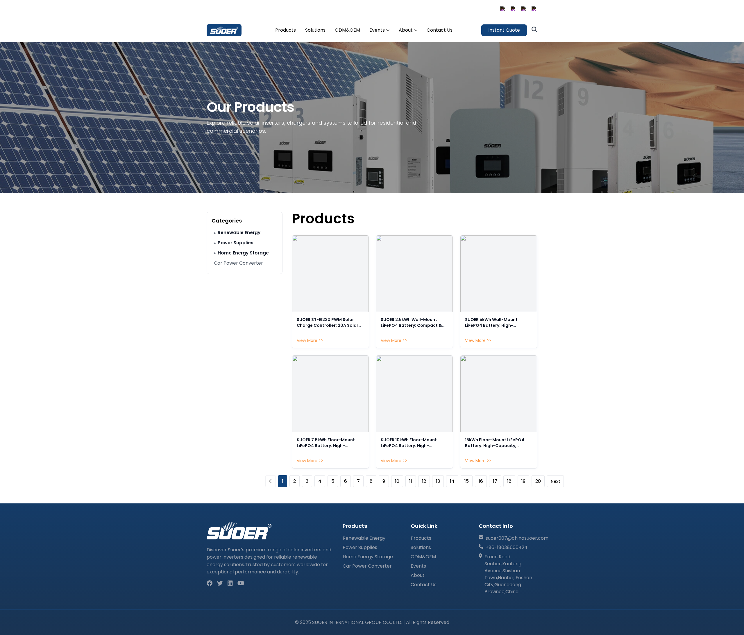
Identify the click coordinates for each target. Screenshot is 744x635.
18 (509, 481)
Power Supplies (235, 243)
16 (481, 481)
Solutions (315, 30)
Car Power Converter (238, 263)
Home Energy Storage (243, 253)
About (406, 30)
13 (438, 481)
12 (424, 481)
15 (466, 481)
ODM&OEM (347, 30)
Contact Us (440, 30)
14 (452, 481)
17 (495, 481)
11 (410, 481)
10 (397, 481)
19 (523, 481)
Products (285, 30)
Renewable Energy (239, 232)
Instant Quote (504, 30)
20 (538, 481)
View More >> (310, 340)
